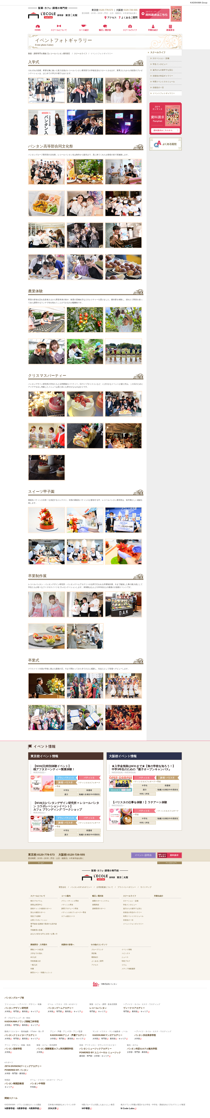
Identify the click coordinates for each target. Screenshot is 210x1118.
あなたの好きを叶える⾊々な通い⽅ (43, 934)
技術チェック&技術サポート (41, 908)
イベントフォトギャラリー (164, 93)
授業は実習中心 (36, 905)
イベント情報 (127, 949)
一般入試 (33, 965)
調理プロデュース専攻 (69, 908)
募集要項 (170, 30)
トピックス (126, 953)
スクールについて (59, 30)
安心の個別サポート (38, 912)
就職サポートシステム (100, 901)
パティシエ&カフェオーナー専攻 (73, 912)
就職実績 (95, 905)
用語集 (94, 953)
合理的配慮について (104, 887)
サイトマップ (145, 887)
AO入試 (33, 957)
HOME (38, 30)
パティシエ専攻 (67, 905)
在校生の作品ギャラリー (163, 76)
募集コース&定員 (36, 949)
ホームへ (40, 863)
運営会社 (62, 887)
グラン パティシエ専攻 (70, 901)
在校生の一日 (158, 87)
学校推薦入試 (35, 961)
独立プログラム (36, 901)
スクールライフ (130, 30)
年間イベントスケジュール (164, 82)
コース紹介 (84, 30)
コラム (124, 965)
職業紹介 (94, 957)
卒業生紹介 (153, 30)
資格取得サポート (99, 908)
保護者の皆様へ (67, 944)
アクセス (112, 17)
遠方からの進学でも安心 (163, 70)
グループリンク (97, 949)
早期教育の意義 (36, 930)
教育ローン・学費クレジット (41, 972)
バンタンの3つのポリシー (81, 887)
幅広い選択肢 (105, 30)
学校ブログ (126, 961)
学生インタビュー (160, 64)
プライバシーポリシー (126, 887)
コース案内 (66, 896)
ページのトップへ (169, 863)
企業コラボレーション (38, 920)
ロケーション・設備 (161, 58)
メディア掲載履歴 (128, 969)
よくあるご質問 (129, 17)
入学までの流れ (36, 953)
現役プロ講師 (35, 916)
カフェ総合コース (68, 916)
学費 (32, 969)
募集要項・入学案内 (38, 944)
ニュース (125, 957)
